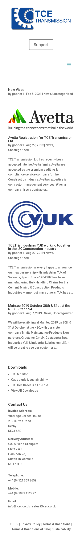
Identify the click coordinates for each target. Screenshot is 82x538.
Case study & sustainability (29, 379)
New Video (16, 90)
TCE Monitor (19, 374)
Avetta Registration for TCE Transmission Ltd (40, 139)
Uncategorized (62, 94)
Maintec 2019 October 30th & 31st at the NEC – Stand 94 (39, 307)
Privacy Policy (30, 524)
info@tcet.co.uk (19, 506)
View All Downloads (24, 390)
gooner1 (18, 94)
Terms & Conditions (56, 524)
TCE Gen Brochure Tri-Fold (29, 385)
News (47, 94)
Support (41, 44)
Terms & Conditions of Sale (30, 529)
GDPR (14, 524)
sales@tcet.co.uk (44, 506)
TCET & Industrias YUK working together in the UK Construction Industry (39, 247)
